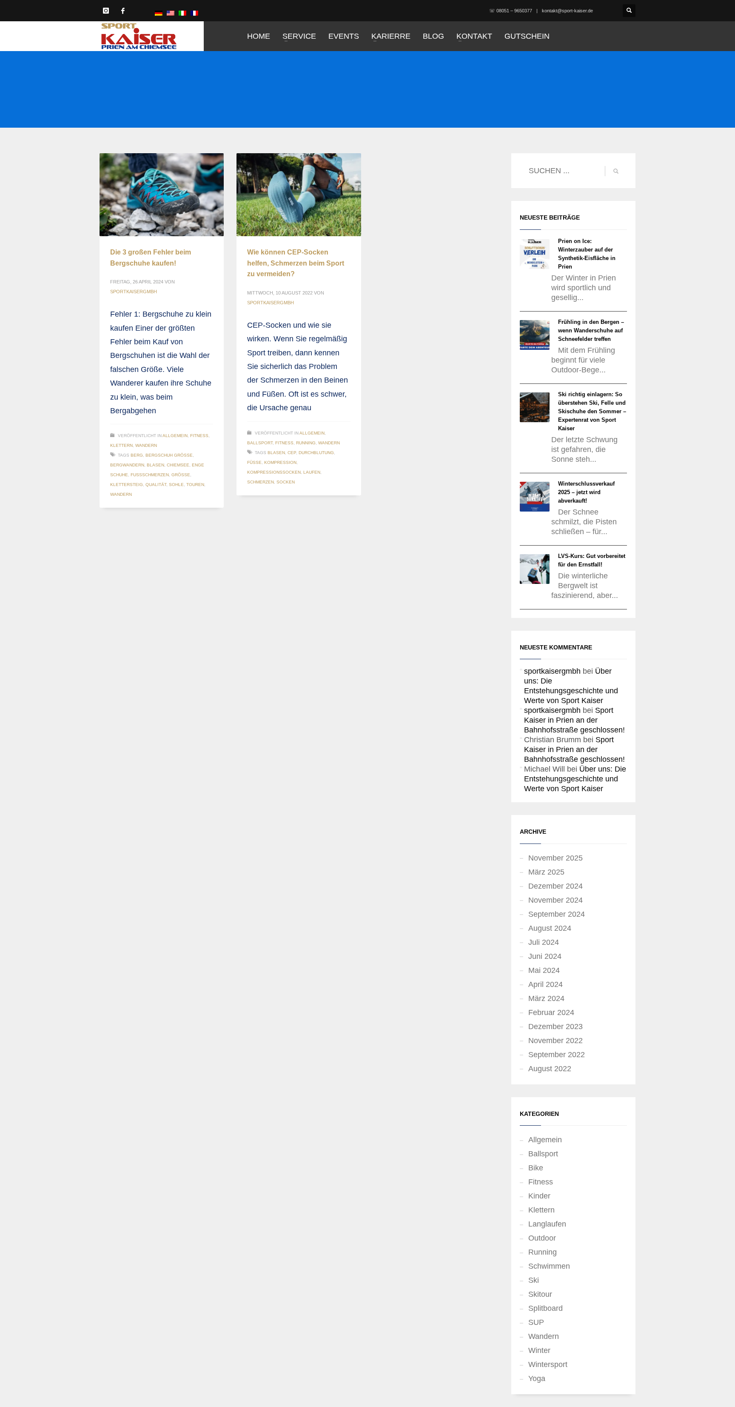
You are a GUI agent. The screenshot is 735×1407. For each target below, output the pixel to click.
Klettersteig (126, 484)
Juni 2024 (544, 956)
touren (195, 484)
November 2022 (555, 1040)
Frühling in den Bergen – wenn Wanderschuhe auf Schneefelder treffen (591, 330)
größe (180, 474)
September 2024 (556, 914)
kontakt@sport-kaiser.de (567, 10)
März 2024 (546, 998)
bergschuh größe (169, 455)
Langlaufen (547, 1224)
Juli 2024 (543, 942)
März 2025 (546, 872)
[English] (170, 13)
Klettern (121, 445)
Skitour (540, 1294)
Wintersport (547, 1364)
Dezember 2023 (555, 1026)
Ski (533, 1280)
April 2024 (545, 984)
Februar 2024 (551, 1012)
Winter (539, 1350)
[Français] (194, 13)
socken (285, 482)
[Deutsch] (158, 13)
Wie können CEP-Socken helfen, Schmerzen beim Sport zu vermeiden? (295, 263)
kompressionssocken (274, 472)
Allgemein (175, 435)
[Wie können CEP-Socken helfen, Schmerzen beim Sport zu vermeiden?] (299, 195)
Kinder (539, 1196)
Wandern (146, 445)
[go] (616, 171)
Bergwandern (127, 465)
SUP (536, 1322)
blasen (155, 465)
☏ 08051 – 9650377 (510, 10)
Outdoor (542, 1238)
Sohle (176, 484)
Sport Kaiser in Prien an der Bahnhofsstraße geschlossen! (574, 720)
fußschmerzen (150, 474)
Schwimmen (549, 1266)
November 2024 (555, 900)
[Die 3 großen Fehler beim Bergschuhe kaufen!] (161, 194)
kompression (280, 462)
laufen (311, 472)
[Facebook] (123, 10)
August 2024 (549, 928)
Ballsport (260, 442)
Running (306, 442)
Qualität (155, 484)
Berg (137, 455)
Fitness (199, 435)
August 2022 (549, 1068)
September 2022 (556, 1054)
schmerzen (260, 482)
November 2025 (555, 858)
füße (254, 462)
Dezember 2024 (555, 886)
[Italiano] (182, 13)
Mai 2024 (544, 970)
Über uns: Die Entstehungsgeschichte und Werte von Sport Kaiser (575, 779)
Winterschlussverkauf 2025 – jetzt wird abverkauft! (586, 492)
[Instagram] (106, 10)
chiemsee (178, 465)
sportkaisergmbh (133, 291)
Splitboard (545, 1308)
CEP (292, 452)
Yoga (536, 1378)
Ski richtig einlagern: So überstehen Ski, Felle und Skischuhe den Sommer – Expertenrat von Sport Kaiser (592, 411)
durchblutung (316, 452)
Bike (535, 1168)
